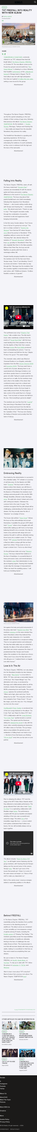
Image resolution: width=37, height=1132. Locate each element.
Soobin (28, 124)
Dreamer (10, 484)
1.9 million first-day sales (25, 79)
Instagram (15, 965)
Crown (10, 525)
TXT (34, 1009)
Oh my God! (8, 737)
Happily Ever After (23, 630)
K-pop (16, 1009)
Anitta (15, 811)
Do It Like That (9, 718)
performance (16, 72)
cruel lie (29, 402)
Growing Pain (22, 187)
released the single (16, 723)
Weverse (6, 967)
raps (10, 868)
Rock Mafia (20, 347)
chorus (6, 692)
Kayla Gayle (8, 16)
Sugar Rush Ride (16, 340)
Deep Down (23, 518)
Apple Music (21, 960)
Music (4, 7)
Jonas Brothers (26, 715)
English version (8, 934)
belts (5, 209)
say (8, 242)
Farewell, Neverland (18, 240)
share (14, 561)
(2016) (26, 364)
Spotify (15, 960)
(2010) (12, 366)
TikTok (23, 965)
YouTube (6, 963)
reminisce (13, 632)
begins (12, 347)
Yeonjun (6, 126)
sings (5, 233)
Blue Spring (15, 675)
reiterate (14, 540)
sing (22, 818)
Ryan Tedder (17, 708)
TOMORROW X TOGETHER (13, 57)
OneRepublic (8, 708)
